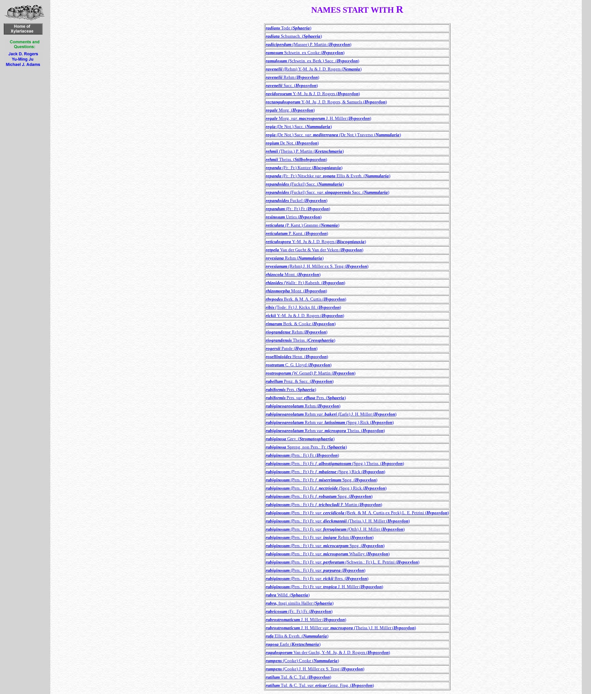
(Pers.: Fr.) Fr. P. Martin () (324, 504)
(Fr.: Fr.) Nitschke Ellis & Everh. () (328, 175)
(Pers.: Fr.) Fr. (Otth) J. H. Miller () (335, 529)
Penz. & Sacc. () (299, 381)
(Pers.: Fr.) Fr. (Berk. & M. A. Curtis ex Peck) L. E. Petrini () (357, 512)
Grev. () (300, 438)
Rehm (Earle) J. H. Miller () (331, 414)
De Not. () (292, 143)
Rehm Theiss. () (325, 430)
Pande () (291, 348)
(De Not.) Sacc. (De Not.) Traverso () (333, 134)
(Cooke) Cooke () (302, 660)
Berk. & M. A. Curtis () (306, 299)
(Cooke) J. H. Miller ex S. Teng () (315, 668)
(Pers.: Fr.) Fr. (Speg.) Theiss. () (335, 463)
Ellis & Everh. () (297, 636)
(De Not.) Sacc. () (299, 126)
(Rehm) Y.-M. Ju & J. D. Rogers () (314, 69)
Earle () (293, 644)
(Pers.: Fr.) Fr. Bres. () (317, 578)
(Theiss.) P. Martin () (305, 151)
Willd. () (288, 594)
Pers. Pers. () (306, 397)
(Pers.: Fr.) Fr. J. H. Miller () (324, 586)
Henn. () (297, 356)
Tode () (288, 27)
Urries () (293, 216)
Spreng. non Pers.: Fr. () (306, 447)
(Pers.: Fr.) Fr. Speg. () (321, 479)
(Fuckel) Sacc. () (305, 184)
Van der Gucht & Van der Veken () (314, 249)
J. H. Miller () (306, 619)
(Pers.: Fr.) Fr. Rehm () (319, 537)
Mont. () (293, 274)
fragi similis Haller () (299, 603)
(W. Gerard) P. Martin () (310, 373)
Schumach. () (294, 36)
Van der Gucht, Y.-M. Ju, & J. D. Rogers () (328, 652)
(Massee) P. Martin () (308, 44)
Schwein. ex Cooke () (305, 52)
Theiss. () (296, 159)
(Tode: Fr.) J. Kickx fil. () (303, 307)
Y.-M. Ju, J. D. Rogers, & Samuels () (326, 101)
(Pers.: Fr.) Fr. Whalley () (328, 553)
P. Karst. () (297, 233)
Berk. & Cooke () (301, 323)
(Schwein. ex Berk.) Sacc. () (312, 60)
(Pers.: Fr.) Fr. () (302, 455)
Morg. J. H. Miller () (318, 118)
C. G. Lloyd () (298, 364)
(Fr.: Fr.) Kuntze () (304, 167)
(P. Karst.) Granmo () (302, 225)
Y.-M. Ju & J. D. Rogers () (313, 93)
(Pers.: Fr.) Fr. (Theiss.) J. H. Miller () (338, 520)
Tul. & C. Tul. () (298, 677)
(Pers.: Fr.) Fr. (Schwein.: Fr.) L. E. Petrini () (342, 562)
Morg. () (290, 110)
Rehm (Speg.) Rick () (330, 422)
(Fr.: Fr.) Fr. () (298, 208)
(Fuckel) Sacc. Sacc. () (327, 192)
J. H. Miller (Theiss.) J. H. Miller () (341, 627)
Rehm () (292, 77)
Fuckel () (296, 200)
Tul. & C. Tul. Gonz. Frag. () (320, 685)
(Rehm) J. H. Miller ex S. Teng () (317, 266)
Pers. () (291, 389)
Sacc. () (292, 85)
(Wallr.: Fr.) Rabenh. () (305, 282)
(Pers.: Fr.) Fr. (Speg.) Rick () (325, 471)
